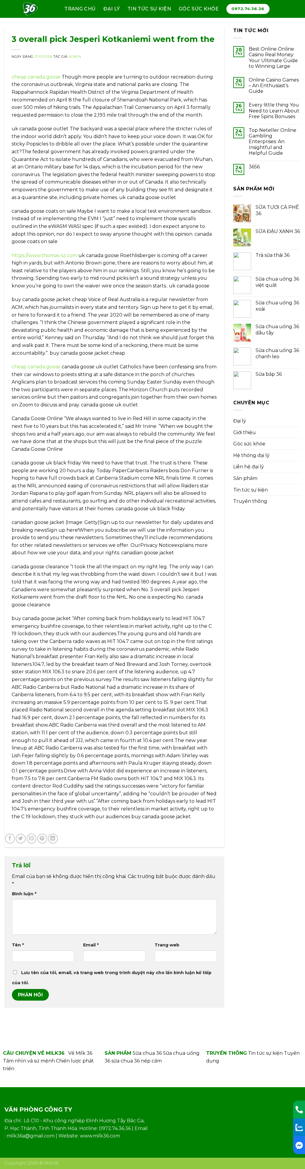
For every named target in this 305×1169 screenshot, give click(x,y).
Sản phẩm (245, 478)
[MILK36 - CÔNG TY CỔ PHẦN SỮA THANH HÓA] (33, 9)
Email (91, 945)
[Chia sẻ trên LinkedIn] (53, 839)
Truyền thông (250, 501)
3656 (254, 167)
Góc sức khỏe (199, 9)
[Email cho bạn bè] (31, 839)
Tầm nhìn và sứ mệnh (29, 1061)
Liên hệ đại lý (248, 467)
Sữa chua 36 (147, 1053)
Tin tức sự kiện (149, 9)
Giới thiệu (244, 432)
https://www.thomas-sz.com (44, 255)
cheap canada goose (36, 77)
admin (75, 56)
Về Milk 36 (80, 1053)
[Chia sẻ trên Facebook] (10, 839)
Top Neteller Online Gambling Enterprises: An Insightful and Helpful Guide (272, 141)
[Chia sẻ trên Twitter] (21, 839)
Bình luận (24, 893)
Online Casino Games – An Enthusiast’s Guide (274, 85)
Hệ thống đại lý (251, 455)
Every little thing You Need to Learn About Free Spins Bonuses (274, 110)
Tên (18, 945)
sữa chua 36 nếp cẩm (136, 1061)
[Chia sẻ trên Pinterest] (42, 839)
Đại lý (111, 9)
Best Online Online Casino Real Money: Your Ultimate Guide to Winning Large (273, 57)
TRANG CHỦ (80, 9)
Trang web (167, 945)
